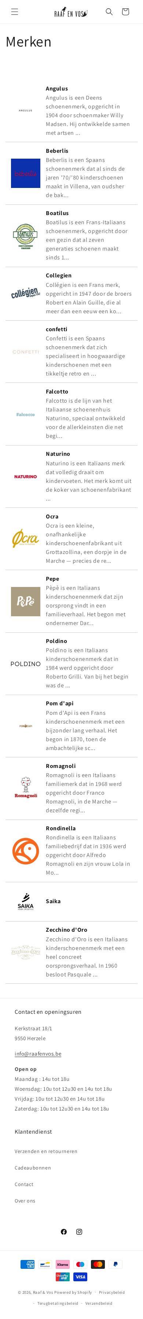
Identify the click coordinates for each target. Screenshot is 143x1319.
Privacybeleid (112, 1292)
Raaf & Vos (43, 1291)
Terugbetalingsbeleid (57, 1303)
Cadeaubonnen (33, 1167)
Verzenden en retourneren (46, 1151)
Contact (24, 1184)
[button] (15, 12)
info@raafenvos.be (38, 1053)
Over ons (25, 1200)
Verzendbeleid (99, 1303)
